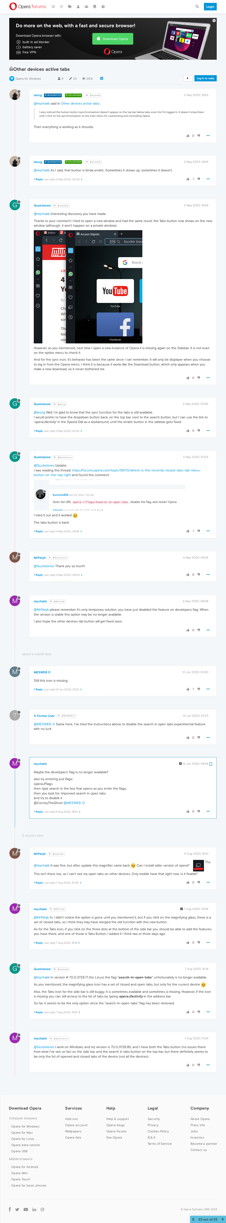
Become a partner (203, 1143)
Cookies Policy (158, 1131)
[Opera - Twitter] (17, 1209)
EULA (151, 1137)
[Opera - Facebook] (10, 1209)
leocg (38, 95)
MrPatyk (40, 557)
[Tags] (70, 6)
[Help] (103, 6)
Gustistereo (42, 205)
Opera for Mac (22, 1132)
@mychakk (95, 95)
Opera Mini (19, 1173)
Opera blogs (115, 1125)
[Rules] (95, 6)
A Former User (44, 716)
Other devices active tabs (80, 103)
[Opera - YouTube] (25, 1209)
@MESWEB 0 (68, 716)
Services (73, 1108)
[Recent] (62, 6)
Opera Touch (20, 1179)
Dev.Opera (114, 1137)
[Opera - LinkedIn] (34, 1209)
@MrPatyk (58, 602)
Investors (197, 1137)
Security (154, 1119)
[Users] (78, 6)
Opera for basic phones (29, 1185)
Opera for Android (24, 1167)
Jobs (194, 1131)
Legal (153, 1108)
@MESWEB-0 (44, 724)
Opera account (76, 1125)
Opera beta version (25, 1145)
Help (110, 1108)
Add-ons (71, 1119)
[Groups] (86, 6)
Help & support (117, 1119)
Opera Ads (73, 1137)
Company (199, 1108)
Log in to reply (205, 78)
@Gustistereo (64, 457)
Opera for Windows (28, 78)
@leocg (61, 404)
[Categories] (53, 6)
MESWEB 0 (42, 672)
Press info (197, 1125)
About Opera (200, 1119)
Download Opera (115, 39)
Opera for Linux (22, 1139)
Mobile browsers (20, 1159)
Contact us (198, 1150)
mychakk (40, 601)
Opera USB (19, 1151)
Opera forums (116, 1131)
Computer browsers (23, 1118)
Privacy (153, 1125)
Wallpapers (73, 1131)
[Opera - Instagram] (42, 1209)
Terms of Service (160, 1143)
